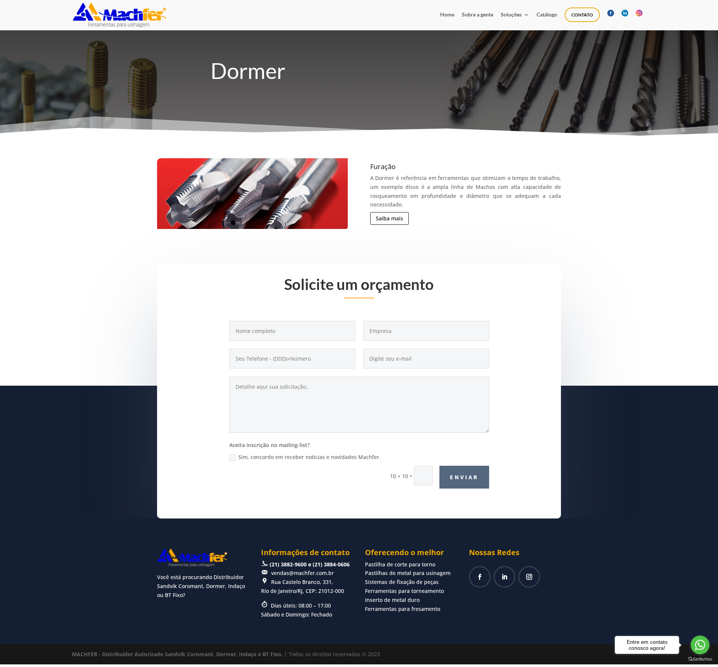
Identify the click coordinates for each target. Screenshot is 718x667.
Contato (582, 15)
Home (447, 15)
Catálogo (547, 15)
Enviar (464, 477)
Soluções (511, 15)
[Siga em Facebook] (480, 577)
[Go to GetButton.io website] (700, 659)
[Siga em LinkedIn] (504, 577)
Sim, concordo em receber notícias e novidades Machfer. (309, 457)
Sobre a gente (477, 15)
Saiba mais (389, 218)
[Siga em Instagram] (529, 577)
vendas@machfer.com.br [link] (302, 572)
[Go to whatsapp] (700, 645)
